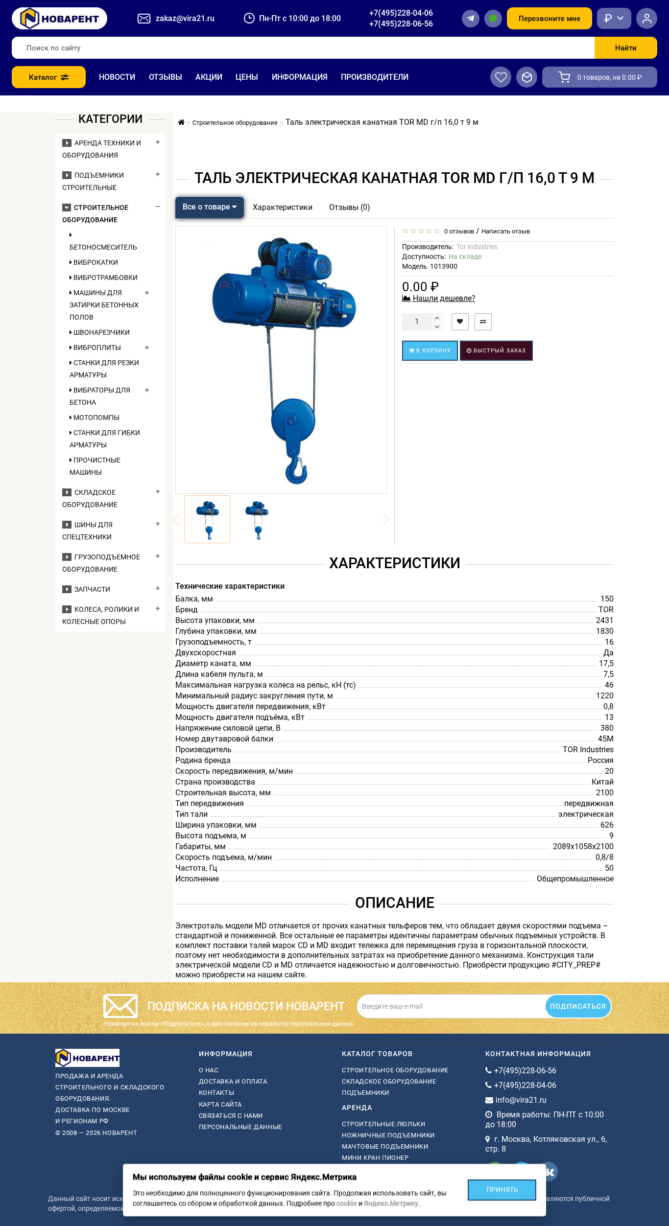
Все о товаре (207, 206)
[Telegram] (470, 18)
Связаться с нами (231, 1115)
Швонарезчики (101, 332)
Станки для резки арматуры (104, 369)
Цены (247, 77)
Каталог (43, 77)
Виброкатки (95, 262)
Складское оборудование (389, 1081)
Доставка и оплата (233, 1081)
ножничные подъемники (388, 1135)
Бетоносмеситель (103, 247)
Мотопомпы (95, 417)
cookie (346, 1203)
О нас (208, 1070)
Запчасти (91, 589)
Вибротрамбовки (105, 277)
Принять (502, 1190)
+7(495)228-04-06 (401, 13)
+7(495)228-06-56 (401, 23)
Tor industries (477, 247)
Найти (626, 48)
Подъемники (365, 1092)
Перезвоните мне (549, 18)
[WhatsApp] (493, 18)
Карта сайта (220, 1104)
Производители (374, 77)
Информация (300, 77)
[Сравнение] (526, 77)
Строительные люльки (383, 1124)
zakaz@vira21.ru (185, 18)
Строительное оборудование (395, 1070)
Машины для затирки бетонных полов (104, 305)
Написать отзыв (505, 231)
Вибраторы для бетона (100, 396)
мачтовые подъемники (385, 1146)
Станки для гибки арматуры (105, 439)
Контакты (217, 1092)
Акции (208, 77)
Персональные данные (240, 1127)
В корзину (432, 350)
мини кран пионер (375, 1157)
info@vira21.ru (521, 1100)
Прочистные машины (95, 466)
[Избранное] (500, 77)
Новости (117, 77)
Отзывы (165, 77)
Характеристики (282, 207)
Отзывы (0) (349, 207)
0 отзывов (457, 231)
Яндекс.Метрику (391, 1203)
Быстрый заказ (499, 350)
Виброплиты (96, 347)
